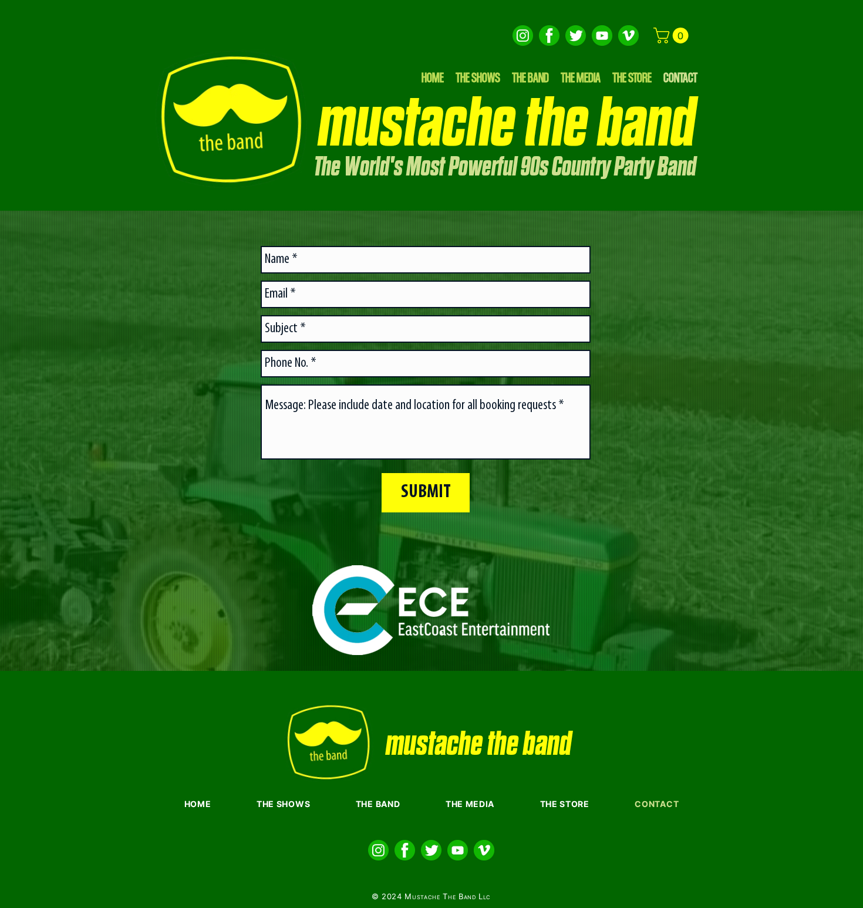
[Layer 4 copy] (549, 35)
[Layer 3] (602, 35)
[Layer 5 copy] (575, 35)
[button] (672, 35)
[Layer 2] (628, 35)
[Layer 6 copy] (523, 35)
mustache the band (507, 124)
